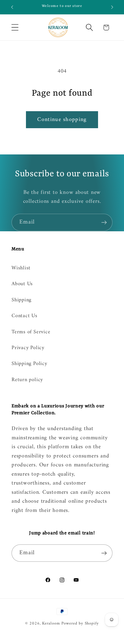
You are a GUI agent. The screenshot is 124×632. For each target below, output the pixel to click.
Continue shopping (62, 119)
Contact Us (24, 316)
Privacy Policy (28, 348)
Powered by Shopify (80, 623)
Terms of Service (31, 332)
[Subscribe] (104, 222)
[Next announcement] (112, 7)
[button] (15, 27)
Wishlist (21, 268)
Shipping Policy (29, 363)
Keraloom (51, 623)
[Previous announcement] (12, 7)
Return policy (27, 380)
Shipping (21, 300)
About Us (22, 284)
